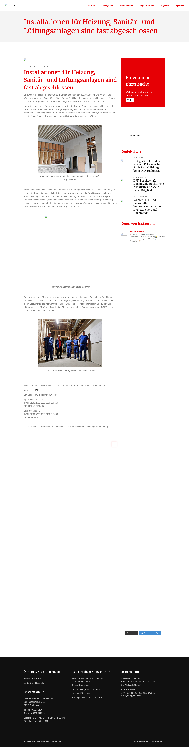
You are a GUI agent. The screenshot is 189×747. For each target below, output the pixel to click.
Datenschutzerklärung (46, 741)
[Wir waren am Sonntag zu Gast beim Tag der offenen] (154, 302)
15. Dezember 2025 (140, 197)
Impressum (29, 741)
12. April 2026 (138, 158)
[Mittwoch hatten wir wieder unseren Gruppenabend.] (154, 572)
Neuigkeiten (49, 67)
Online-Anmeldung (135, 135)
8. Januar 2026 (139, 177)
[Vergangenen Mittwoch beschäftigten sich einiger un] (131, 290)
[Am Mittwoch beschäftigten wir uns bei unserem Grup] (131, 428)
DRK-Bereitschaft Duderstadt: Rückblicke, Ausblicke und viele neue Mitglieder (148, 185)
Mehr (129, 100)
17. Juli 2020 (32, 67)
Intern (60, 741)
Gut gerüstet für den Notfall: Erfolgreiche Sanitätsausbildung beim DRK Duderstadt (147, 165)
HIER (36, 390)
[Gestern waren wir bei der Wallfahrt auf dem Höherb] (131, 555)
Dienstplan (97, 697)
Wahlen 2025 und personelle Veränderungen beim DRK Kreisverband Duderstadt (147, 206)
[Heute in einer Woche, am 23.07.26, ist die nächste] (154, 438)
